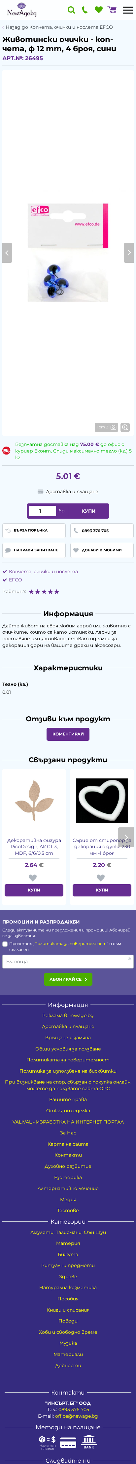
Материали (68, 1354)
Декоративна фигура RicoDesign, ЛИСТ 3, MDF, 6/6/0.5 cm (34, 846)
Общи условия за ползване (68, 1049)
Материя (68, 1243)
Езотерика (68, 1177)
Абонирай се (66, 979)
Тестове (68, 1210)
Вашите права (68, 1099)
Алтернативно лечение (68, 1188)
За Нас (68, 1133)
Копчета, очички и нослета (43, 571)
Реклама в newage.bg (68, 1015)
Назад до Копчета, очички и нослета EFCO (59, 27)
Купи (89, 511)
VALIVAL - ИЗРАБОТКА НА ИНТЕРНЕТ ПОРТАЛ (68, 1122)
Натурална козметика (68, 1287)
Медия (68, 1200)
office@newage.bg (76, 1416)
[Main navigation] (128, 10)
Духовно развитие (68, 1166)
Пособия (68, 1299)
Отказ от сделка (68, 1111)
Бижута (68, 1254)
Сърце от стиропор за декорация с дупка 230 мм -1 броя (102, 846)
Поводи (68, 1321)
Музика (68, 1343)
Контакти (68, 1155)
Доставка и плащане (68, 1026)
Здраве (68, 1277)
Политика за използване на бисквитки (68, 1071)
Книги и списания (68, 1310)
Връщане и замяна (68, 1038)
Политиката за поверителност (70, 943)
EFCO (15, 580)
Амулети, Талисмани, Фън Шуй (68, 1232)
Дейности (68, 1365)
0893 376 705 (73, 1409)
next (126, 837)
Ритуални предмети (68, 1265)
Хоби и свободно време (68, 1332)
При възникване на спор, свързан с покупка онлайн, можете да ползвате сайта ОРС (68, 1085)
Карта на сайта (68, 1144)
